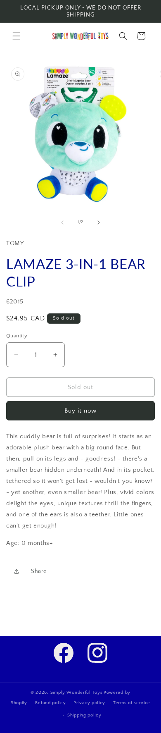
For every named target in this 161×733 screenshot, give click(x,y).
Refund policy (50, 702)
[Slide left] (62, 222)
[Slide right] (99, 222)
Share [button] (39, 571)
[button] (16, 36)
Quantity (16, 336)
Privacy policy (89, 702)
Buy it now (80, 410)
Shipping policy (84, 715)
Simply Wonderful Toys (76, 692)
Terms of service (131, 702)
